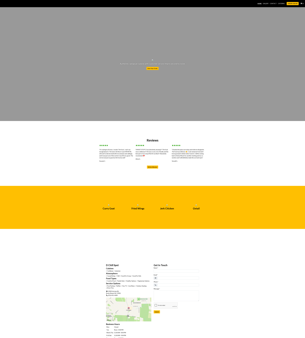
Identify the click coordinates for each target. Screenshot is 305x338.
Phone (156, 282)
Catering (281, 3)
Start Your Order (152, 68)
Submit (157, 312)
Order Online (293, 3)
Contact (273, 3)
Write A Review (152, 167)
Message (156, 289)
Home (260, 3)
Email (155, 275)
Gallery (266, 3)
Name (155, 268)
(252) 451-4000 (113, 295)
